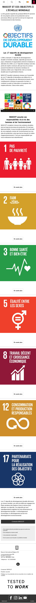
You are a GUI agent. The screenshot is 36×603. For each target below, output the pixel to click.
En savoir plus (18, 187)
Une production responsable (10, 535)
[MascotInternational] (25, 598)
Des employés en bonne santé (10, 532)
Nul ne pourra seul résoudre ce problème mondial (15, 537)
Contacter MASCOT (18, 521)
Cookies (32, 601)
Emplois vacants (5, 571)
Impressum (4, 601)
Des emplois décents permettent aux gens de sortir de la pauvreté (16, 530)
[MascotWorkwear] (11, 598)
